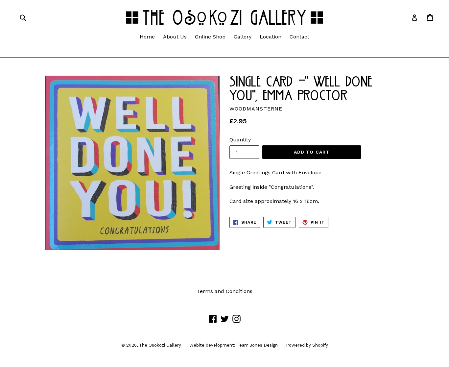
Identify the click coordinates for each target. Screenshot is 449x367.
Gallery (242, 37)
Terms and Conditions (224, 291)
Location (270, 37)
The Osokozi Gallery (160, 345)
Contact (299, 37)
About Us (175, 37)
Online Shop (210, 37)
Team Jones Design (257, 345)
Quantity (240, 139)
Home (147, 37)
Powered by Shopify (307, 345)
